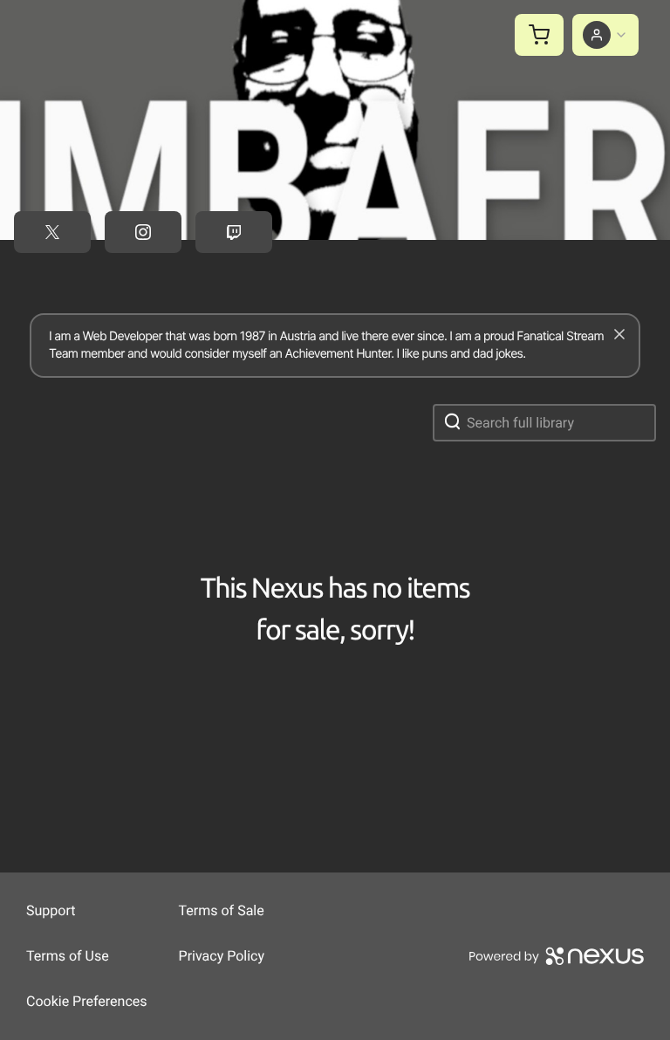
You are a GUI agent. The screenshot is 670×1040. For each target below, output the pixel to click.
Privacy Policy (222, 956)
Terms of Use (67, 956)
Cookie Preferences (86, 1001)
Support (50, 910)
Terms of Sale (221, 910)
